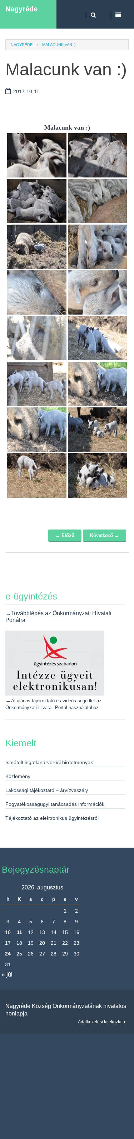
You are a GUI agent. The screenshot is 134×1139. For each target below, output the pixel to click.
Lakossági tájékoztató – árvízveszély (46, 790)
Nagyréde (21, 9)
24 (8, 954)
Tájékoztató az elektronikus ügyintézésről (52, 818)
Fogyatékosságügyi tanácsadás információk (54, 804)
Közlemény (17, 776)
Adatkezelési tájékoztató (101, 1021)
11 (19, 932)
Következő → (104, 535)
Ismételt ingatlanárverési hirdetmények (49, 762)
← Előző (64, 535)
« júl (7, 975)
